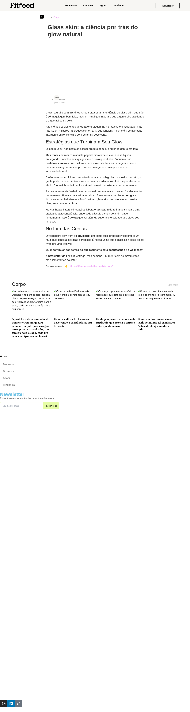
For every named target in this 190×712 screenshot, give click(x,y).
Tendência (118, 5)
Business (88, 5)
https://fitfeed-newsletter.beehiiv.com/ (91, 266)
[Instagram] (3, 703)
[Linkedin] (11, 703)
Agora (102, 5)
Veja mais (172, 284)
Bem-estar (71, 5)
